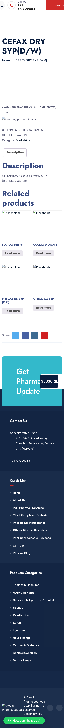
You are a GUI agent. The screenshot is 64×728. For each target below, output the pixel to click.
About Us (19, 500)
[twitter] (15, 335)
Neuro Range (22, 638)
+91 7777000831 (26, 7)
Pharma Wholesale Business (32, 538)
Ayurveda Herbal (24, 592)
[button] (24, 720)
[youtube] (44, 335)
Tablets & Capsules (26, 585)
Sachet (18, 607)
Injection (19, 630)
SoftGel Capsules (25, 653)
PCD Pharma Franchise (28, 508)
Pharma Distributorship (29, 523)
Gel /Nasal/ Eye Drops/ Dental (33, 600)
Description (15, 152)
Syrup (17, 622)
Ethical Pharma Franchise (30, 530)
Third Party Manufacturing (31, 515)
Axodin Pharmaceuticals (19, 107)
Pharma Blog (21, 553)
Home (17, 492)
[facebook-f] (25, 335)
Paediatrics (22, 140)
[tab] (15, 152)
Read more (12, 253)
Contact (18, 545)
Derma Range (22, 660)
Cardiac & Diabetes (26, 645)
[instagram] (34, 335)
